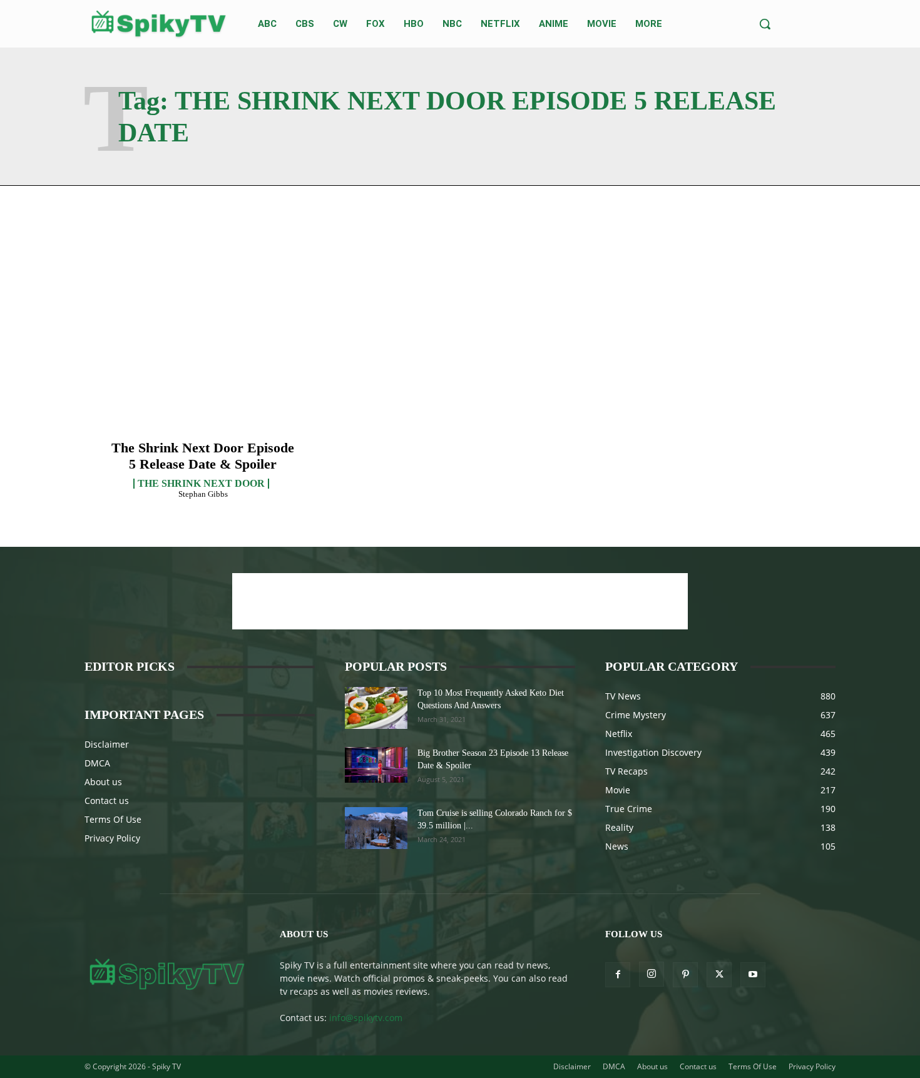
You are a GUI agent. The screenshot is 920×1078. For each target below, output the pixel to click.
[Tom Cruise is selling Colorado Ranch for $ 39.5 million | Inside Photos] (376, 828)
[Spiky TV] (159, 24)
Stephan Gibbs (203, 494)
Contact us (106, 800)
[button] (764, 23)
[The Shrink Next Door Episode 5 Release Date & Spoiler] (203, 354)
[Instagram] (651, 974)
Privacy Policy (112, 838)
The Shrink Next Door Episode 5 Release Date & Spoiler (202, 456)
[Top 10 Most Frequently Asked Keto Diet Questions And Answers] (376, 708)
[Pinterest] (685, 974)
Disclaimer (106, 744)
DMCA (97, 763)
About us (103, 782)
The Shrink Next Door (201, 484)
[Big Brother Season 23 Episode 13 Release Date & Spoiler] (376, 764)
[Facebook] (617, 974)
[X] (719, 974)
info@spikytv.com (365, 1018)
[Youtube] (752, 974)
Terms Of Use (112, 819)
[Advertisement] (460, 601)
